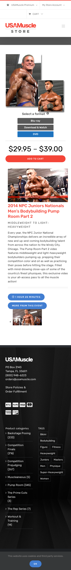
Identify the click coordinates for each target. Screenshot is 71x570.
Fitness (56, 446)
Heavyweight (47, 453)
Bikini (43, 434)
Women (44, 478)
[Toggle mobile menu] (64, 26)
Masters (58, 459)
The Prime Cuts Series (17, 495)
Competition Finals (15, 447)
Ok (35, 563)
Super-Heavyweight (51, 472)
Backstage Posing (19, 433)
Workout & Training (14, 518)
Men (42, 465)
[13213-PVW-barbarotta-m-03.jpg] (27, 321)
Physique (55, 465)
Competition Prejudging (15, 463)
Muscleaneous (17, 477)
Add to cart (35, 158)
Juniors (44, 459)
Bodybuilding (47, 440)
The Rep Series (17, 508)
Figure (44, 446)
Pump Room (15, 485)
